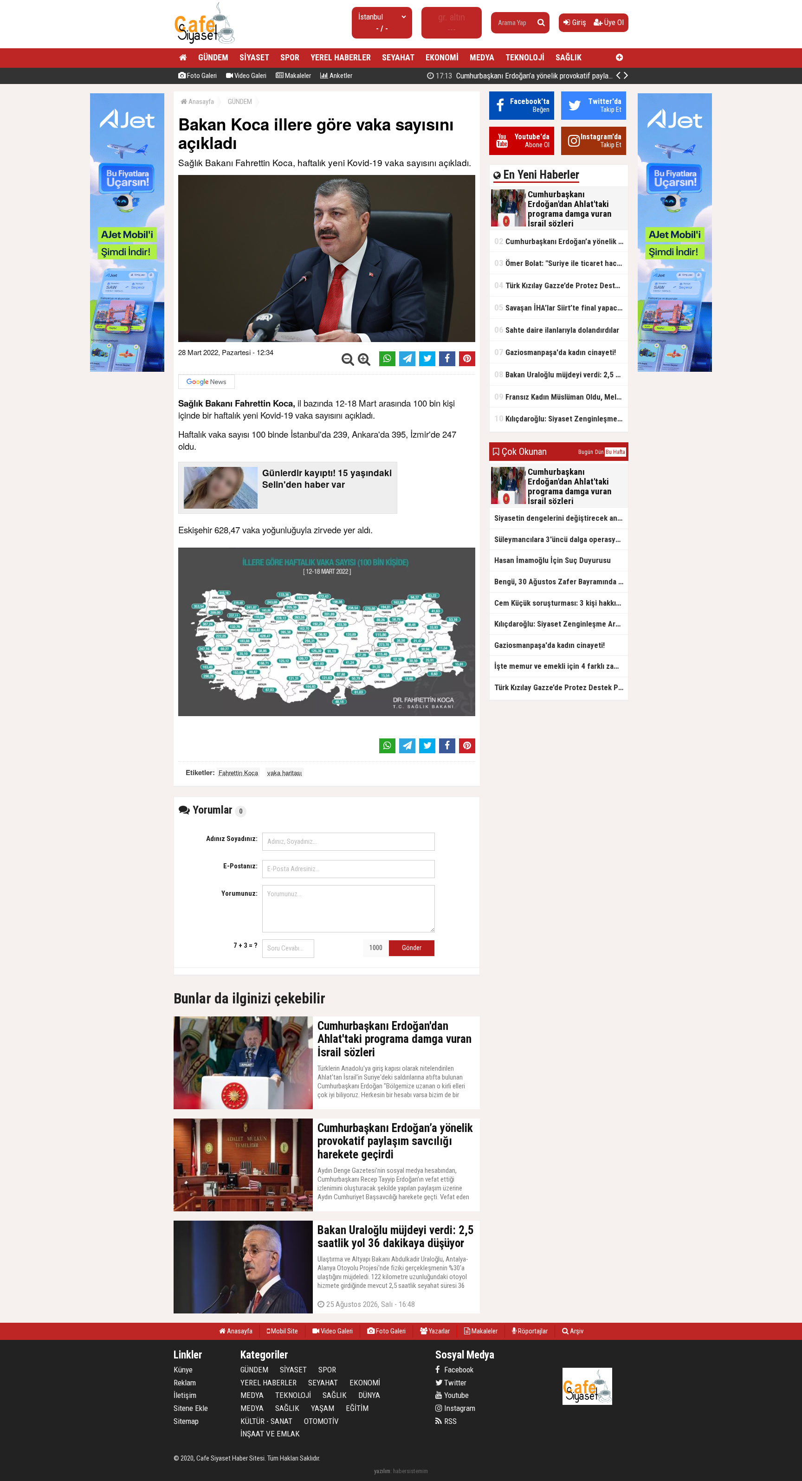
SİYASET (254, 57)
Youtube (455, 1395)
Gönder (411, 948)
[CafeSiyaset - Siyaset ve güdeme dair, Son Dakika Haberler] (204, 44)
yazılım (382, 1471)
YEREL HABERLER (340, 57)
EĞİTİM (357, 1408)
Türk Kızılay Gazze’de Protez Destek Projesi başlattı (561, 285)
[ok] (541, 22)
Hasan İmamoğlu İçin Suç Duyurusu (552, 560)
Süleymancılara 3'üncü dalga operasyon (559, 539)
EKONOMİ (442, 57)
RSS (449, 1421)
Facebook (457, 1369)
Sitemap (186, 1421)
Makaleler (297, 75)
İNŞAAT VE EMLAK (270, 1433)
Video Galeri (249, 75)
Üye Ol (613, 22)
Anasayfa (200, 101)
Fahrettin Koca (238, 772)
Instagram (458, 1408)
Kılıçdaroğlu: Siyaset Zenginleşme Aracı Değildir (561, 418)
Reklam (185, 1382)
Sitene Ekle (191, 1408)
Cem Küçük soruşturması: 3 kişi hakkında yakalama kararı (561, 603)
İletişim (185, 1395)
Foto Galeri (201, 75)
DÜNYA (369, 1395)
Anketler (340, 75)
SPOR (289, 57)
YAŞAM (322, 1408)
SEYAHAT (398, 57)
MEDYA (482, 57)
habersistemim (410, 1471)
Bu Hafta (615, 452)
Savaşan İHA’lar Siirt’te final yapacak (559, 307)
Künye (183, 1369)
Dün (599, 452)
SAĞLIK (569, 57)
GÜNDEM (213, 57)
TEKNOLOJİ (524, 57)
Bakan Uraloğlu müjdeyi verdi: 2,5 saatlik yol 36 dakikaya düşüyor (561, 374)
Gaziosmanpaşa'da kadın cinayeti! (555, 352)
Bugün (585, 452)
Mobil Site (284, 1331)
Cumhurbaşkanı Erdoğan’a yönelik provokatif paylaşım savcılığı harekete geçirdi (566, 75)
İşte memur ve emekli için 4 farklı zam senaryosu (561, 666)
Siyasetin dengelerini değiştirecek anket (561, 518)
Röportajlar (532, 1331)
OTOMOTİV (321, 1421)
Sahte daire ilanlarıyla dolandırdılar (556, 329)
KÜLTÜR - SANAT (266, 1421)
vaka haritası (284, 772)
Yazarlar (438, 1331)
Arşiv (576, 1331)
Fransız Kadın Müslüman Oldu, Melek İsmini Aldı (561, 396)
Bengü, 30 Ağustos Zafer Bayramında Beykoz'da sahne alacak (561, 581)
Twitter (454, 1382)
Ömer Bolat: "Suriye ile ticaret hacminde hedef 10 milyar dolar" (561, 263)
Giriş (578, 22)
